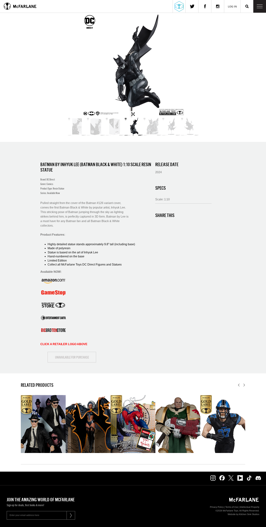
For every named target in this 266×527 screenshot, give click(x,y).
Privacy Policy (217, 507)
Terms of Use (231, 507)
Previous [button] (238, 385)
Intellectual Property (249, 507)
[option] (133, 65)
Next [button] (244, 385)
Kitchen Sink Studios (249, 514)
